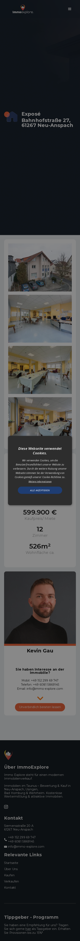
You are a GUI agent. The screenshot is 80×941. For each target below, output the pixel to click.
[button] (40, 470)
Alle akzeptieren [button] (40, 490)
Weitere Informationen (40, 481)
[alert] (40, 470)
